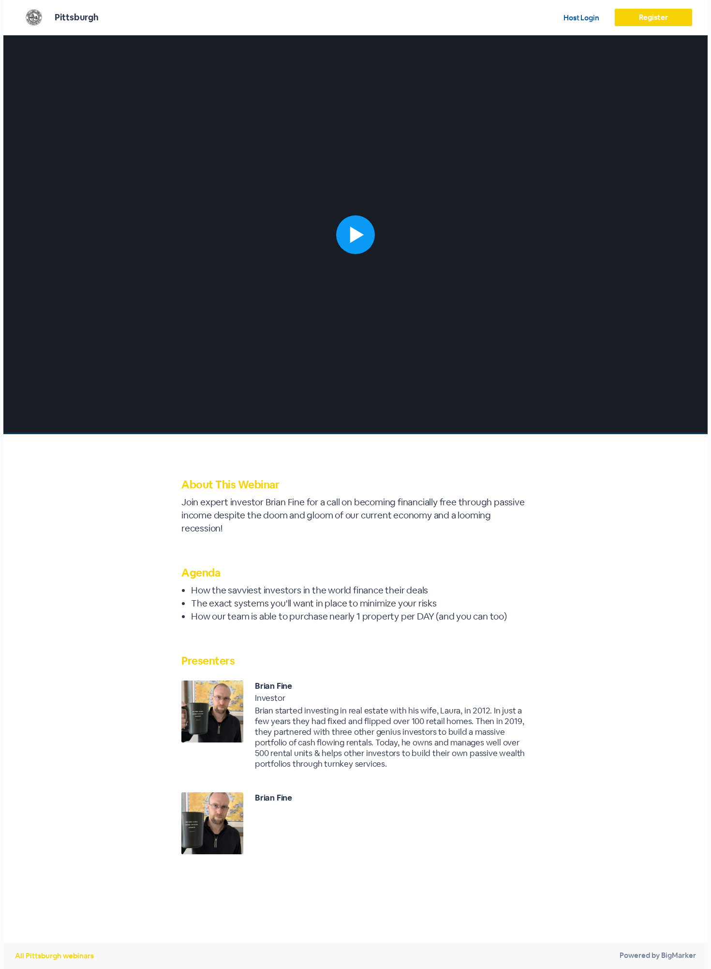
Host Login (581, 17)
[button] (355, 234)
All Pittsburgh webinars (54, 955)
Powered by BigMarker (658, 955)
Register (653, 17)
